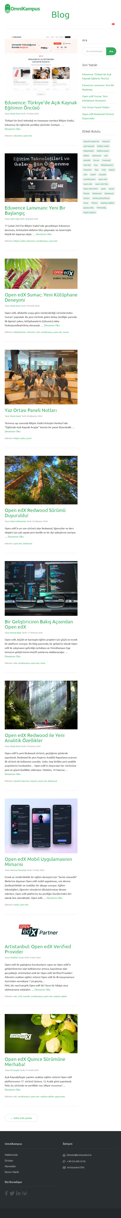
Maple (112, 169)
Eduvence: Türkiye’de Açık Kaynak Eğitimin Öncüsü (41, 105)
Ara (111, 51)
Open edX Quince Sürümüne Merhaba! (35, 1061)
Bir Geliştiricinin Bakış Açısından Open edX (39, 624)
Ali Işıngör (15, 1070)
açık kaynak (89, 146)
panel (29, 438)
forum (96, 160)
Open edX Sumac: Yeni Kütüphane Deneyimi (41, 297)
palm (103, 188)
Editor (86, 155)
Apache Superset (21, 781)
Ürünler (52, 23)
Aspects (33, 781)
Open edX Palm (91, 188)
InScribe (87, 165)
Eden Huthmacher (18, 521)
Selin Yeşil (14, 218)
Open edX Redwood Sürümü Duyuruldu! (35, 512)
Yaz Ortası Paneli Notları (31, 410)
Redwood (27, 543)
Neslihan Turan (17, 957)
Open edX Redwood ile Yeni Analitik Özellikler (35, 737)
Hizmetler (65, 23)
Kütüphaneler (20, 332)
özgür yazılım (90, 212)
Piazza (86, 193)
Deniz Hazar (15, 416)
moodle (26, 996)
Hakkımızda (11, 1154)
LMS (38, 332)
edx (15, 996)
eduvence (18, 135)
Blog (93, 23)
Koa (96, 165)
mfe (15, 663)
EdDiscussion (103, 150)
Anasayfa (39, 23)
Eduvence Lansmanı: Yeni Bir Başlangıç (35, 210)
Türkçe (94, 202)
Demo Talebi (80, 23)
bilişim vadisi (19, 240)
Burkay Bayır (16, 632)
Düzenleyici (89, 150)
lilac (96, 169)
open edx (27, 135)
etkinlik (87, 160)
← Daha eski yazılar (21, 1117)
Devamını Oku (12, 128)
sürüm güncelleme (101, 198)
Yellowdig (101, 207)
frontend (106, 160)
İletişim (104, 23)
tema (42, 663)
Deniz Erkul (15, 113)
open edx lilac (101, 184)
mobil (16, 904)
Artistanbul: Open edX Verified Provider (38, 949)
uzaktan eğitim (60, 996)
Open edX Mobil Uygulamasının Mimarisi (38, 861)
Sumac (66, 332)
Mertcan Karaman (18, 870)
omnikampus (42, 240)
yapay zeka (60, 1096)
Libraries (31, 332)
